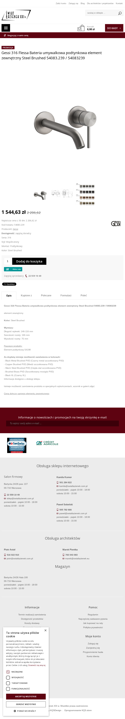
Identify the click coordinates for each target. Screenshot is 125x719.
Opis (9, 295)
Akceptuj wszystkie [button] (25, 696)
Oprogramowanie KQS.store (78, 710)
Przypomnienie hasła (93, 652)
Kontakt (119, 3)
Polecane (46, 295)
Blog (83, 3)
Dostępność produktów (32, 619)
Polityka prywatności (93, 627)
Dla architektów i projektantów (100, 3)
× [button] (45, 630)
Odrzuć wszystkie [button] (26, 704)
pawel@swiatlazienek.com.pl (73, 513)
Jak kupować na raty (93, 623)
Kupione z (26, 295)
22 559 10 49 (34, 275)
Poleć (84, 295)
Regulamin (93, 614)
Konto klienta (93, 656)
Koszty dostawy (32, 623)
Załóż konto (61, 3)
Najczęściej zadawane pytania (93, 619)
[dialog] (26, 671)
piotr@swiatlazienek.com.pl (20, 558)
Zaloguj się (73, 3)
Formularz (66, 295)
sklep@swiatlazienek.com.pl (20, 498)
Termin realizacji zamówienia (32, 614)
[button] (26, 711)
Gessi (15, 229)
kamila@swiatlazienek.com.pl (73, 486)
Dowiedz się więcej (36, 665)
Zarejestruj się (93, 648)
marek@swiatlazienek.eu (77, 558)
